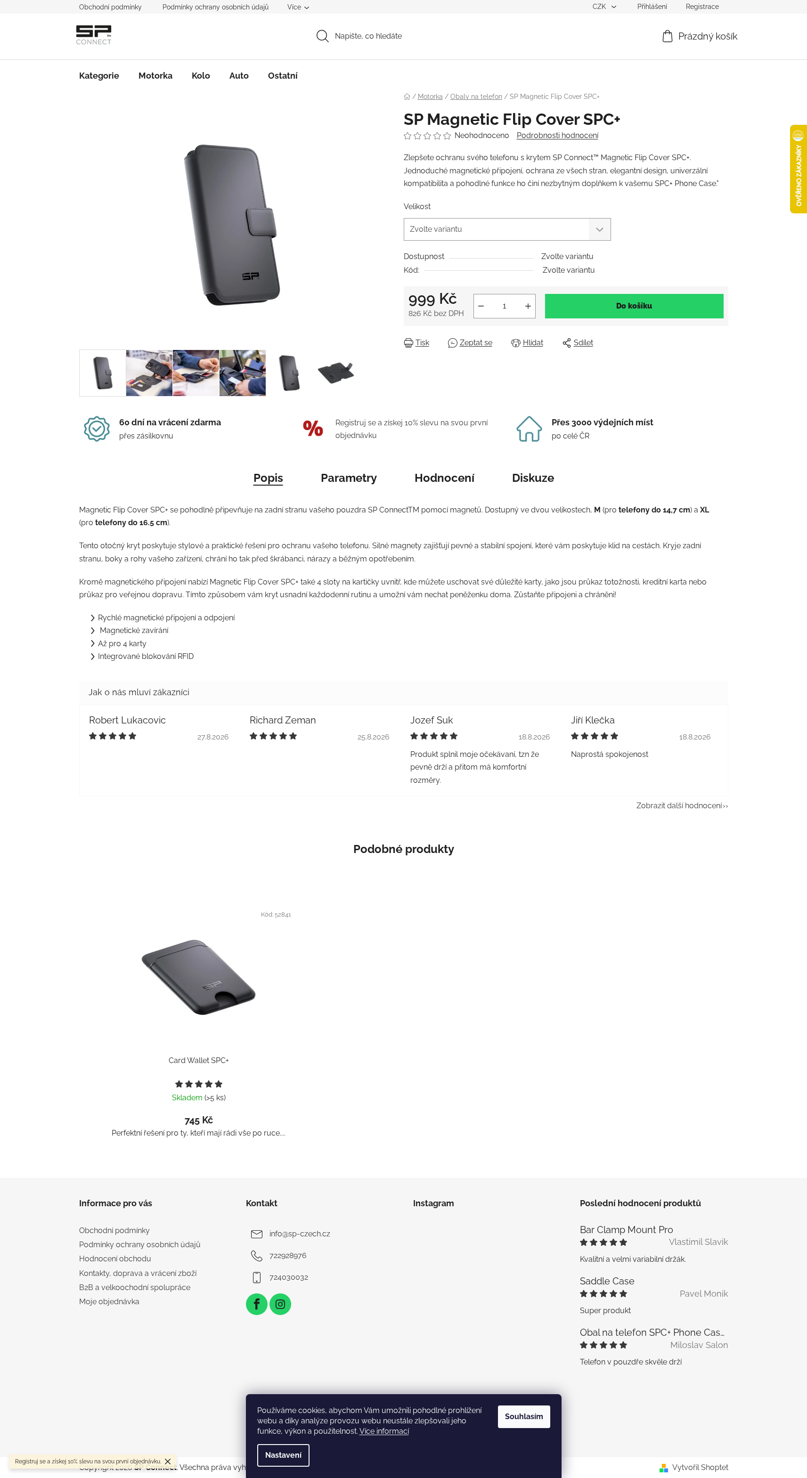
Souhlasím (524, 1416)
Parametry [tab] (349, 478)
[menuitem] (99, 76)
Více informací (384, 1431)
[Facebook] (257, 1304)
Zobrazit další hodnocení (679, 805)
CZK (600, 6)
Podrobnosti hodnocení (557, 135)
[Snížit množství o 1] (481, 306)
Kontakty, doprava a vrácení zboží (137, 1273)
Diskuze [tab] (533, 478)
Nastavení (283, 1455)
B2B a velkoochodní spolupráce (134, 1287)
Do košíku (634, 305)
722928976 (288, 1255)
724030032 (288, 1277)
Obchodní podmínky (110, 7)
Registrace (702, 6)
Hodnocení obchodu (115, 1258)
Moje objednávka (109, 1301)
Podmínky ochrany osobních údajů (216, 7)
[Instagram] (280, 1304)
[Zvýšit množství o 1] (528, 306)
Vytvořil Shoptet (700, 1467)
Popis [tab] (268, 478)
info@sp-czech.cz (299, 1233)
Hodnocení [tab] (444, 478)
